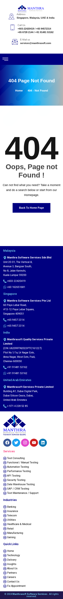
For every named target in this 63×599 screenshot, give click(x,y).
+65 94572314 (43, 28)
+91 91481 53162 (44, 32)
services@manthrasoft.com (35, 43)
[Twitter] (16, 443)
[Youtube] (34, 443)
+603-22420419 (26, 28)
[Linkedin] (43, 443)
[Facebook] (7, 443)
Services (9, 451)
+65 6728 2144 (25, 32)
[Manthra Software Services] (31, 8)
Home (19, 90)
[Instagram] (25, 443)
